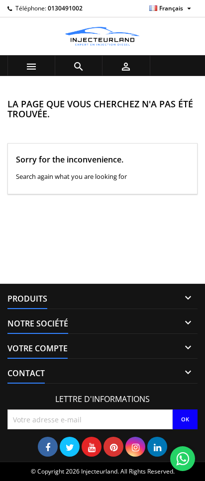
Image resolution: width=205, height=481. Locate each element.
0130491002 (65, 8)
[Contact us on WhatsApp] (182, 458)
